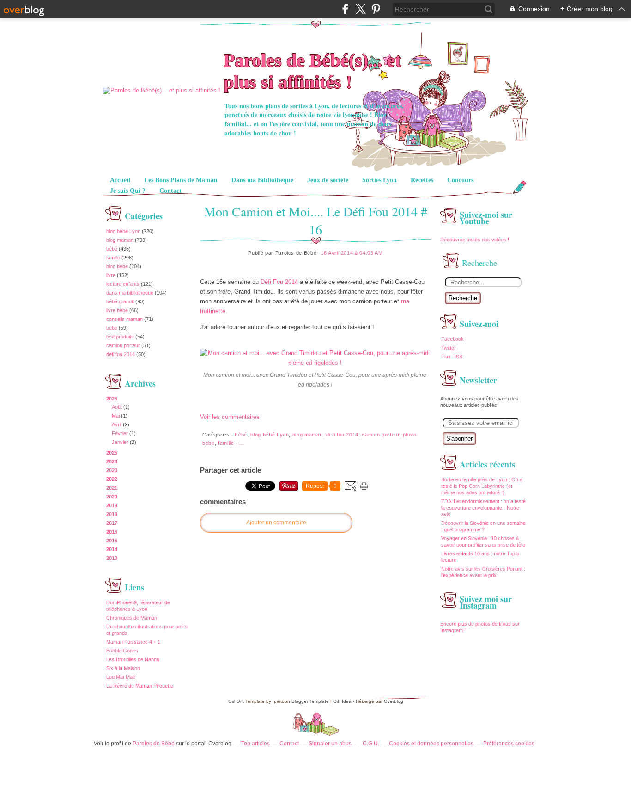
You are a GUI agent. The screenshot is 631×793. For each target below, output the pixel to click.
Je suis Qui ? (128, 190)
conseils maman (124, 319)
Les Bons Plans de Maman (181, 180)
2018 (111, 514)
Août (117, 407)
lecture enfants (123, 284)
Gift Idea (342, 701)
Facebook (452, 339)
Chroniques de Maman (131, 618)
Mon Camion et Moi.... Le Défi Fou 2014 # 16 (315, 220)
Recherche (463, 298)
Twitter (448, 347)
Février (120, 433)
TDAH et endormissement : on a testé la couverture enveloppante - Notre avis (483, 507)
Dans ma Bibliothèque (262, 180)
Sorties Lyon (379, 180)
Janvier (120, 442)
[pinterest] (376, 9)
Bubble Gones (122, 650)
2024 (111, 461)
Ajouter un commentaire (276, 522)
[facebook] (345, 9)
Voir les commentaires (230, 416)
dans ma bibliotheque (129, 292)
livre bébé (117, 310)
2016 (111, 532)
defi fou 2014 (120, 354)
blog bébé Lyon (123, 231)
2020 (111, 496)
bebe (111, 328)
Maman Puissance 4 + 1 (133, 642)
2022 (111, 479)
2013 (111, 558)
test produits (120, 336)
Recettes (422, 180)
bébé (111, 249)
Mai (116, 415)
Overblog (393, 701)
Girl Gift (236, 701)
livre (110, 275)
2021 (111, 488)
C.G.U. (371, 743)
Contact (170, 190)
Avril (116, 424)
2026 (111, 398)
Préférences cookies (508, 743)
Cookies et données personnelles (431, 743)
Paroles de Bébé (154, 743)
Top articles (255, 743)
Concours (460, 180)
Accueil (120, 180)
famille (113, 257)
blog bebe (117, 266)
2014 (111, 549)
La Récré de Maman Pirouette (139, 685)
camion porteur (123, 345)
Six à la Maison (123, 668)
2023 (111, 470)
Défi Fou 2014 (279, 281)
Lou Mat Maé (120, 677)
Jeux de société (327, 180)
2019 (111, 505)
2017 (111, 523)
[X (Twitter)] (360, 9)
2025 (111, 452)
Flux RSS (451, 356)
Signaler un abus (331, 743)
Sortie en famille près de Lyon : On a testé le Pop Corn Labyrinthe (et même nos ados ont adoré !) (481, 486)
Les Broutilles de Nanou (132, 659)
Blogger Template (310, 701)
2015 (111, 540)
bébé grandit (120, 301)
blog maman (119, 240)
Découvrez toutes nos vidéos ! (475, 239)
